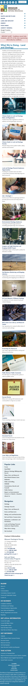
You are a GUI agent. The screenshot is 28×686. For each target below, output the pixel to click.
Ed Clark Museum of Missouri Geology (13, 298)
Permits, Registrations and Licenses (9, 612)
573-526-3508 (10, 571)
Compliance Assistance (6, 603)
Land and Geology (7, 21)
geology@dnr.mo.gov (10, 554)
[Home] (11, 12)
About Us (7, 496)
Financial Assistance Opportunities (9, 608)
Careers (2, 588)
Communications (5, 591)
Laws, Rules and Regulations (10, 455)
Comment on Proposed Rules (8, 653)
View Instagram (4, 2)
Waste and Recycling (8, 16)
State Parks (5, 25)
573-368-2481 (10, 552)
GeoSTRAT (7, 469)
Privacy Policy (14, 668)
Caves (6, 467)
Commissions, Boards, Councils (8, 593)
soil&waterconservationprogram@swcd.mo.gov (13, 574)
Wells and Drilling (9, 482)
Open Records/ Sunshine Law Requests (10, 647)
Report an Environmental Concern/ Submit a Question (13, 655)
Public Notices (8, 490)
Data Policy (14, 666)
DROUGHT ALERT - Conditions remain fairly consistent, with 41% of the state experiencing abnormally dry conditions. (14, 38)
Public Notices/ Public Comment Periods (10, 638)
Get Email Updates (5, 645)
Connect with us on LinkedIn (7, 2)
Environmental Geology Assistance (12, 222)
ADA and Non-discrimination (14, 665)
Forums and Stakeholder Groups (8, 595)
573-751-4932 (11, 568)
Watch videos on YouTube (10, 2)
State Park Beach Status (6, 627)
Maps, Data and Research (11, 475)
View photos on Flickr (13, 2)
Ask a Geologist (6, 196)
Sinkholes (7, 479)
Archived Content (14, 670)
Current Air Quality (5, 621)
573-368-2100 (11, 548)
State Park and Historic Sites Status (9, 630)
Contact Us (3, 597)
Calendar (4, 418)
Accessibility (14, 663)
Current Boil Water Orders (7, 623)
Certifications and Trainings (7, 606)
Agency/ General (6, 28)
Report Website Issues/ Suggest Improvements (12, 658)
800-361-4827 (13, 550)
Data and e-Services (5, 642)
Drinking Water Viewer (6, 625)
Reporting (3, 615)
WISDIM (6, 484)
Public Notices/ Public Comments (11, 373)
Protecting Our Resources (9, 348)
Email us (16, 2)
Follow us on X (1, 2)
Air (2, 14)
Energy (3, 23)
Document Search (7, 436)
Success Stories (6, 397)
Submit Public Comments (7, 660)
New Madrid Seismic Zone (11, 477)
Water (3, 18)
